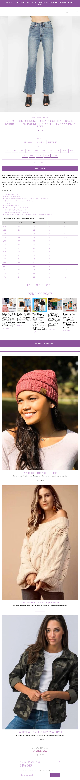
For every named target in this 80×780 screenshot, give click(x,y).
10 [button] (41, 113)
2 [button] (27, 113)
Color (39, 138)
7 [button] (35, 113)
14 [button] (47, 113)
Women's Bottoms (42, 117)
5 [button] (32, 113)
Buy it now (40, 168)
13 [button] (46, 113)
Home (33, 117)
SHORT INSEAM (53, 142)
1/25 (57, 151)
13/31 (47, 156)
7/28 (24, 156)
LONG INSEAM (27, 142)
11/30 (39, 156)
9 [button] (39, 113)
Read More (40, 480)
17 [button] (52, 113)
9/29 (32, 156)
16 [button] (51, 113)
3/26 (64, 151)
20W (36, 151)
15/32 (55, 156)
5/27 (71, 151)
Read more (5, 329)
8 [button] (37, 113)
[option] (40, 3)
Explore (40, 610)
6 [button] (34, 113)
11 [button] (42, 113)
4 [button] (30, 113)
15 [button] (49, 113)
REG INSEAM (40, 142)
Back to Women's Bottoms (41, 344)
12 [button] (44, 113)
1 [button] (25, 113)
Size (40, 147)
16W (15, 151)
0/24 (29, 151)
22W (43, 151)
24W (50, 151)
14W (8, 151)
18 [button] (54, 113)
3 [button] (29, 113)
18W (21, 151)
